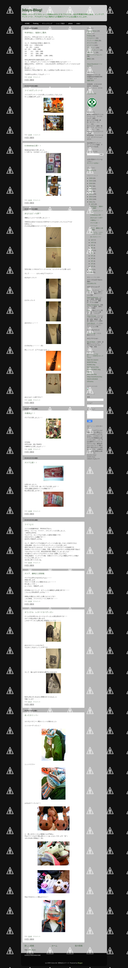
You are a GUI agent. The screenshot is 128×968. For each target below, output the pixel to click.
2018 (91, 183)
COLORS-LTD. (91, 283)
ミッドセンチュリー (93, 50)
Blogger (80, 963)
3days (89, 290)
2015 (91, 191)
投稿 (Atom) (32, 950)
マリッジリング (47, 23)
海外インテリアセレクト (94, 55)
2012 (91, 199)
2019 (91, 181)
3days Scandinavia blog (94, 376)
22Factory (90, 381)
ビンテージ (90, 45)
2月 (92, 263)
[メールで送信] (25, 80)
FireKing (35, 23)
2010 (91, 269)
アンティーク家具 (92, 40)
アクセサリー (91, 38)
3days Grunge (91, 316)
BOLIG (89, 372)
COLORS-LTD (91, 93)
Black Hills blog (91, 374)
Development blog (92, 367)
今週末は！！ (30, 413)
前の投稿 (78, 946)
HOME (27, 23)
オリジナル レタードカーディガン (39, 612)
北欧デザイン (91, 52)
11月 (92, 240)
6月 (92, 253)
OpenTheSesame (92, 297)
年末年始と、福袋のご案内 (35, 33)
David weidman (92, 31)
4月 (92, 258)
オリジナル (90, 43)
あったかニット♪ (31, 715)
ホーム (54, 946)
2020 (91, 178)
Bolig (88, 310)
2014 (91, 194)
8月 (92, 248)
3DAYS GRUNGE (92, 379)
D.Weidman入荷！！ (33, 146)
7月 (92, 250)
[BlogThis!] (27, 80)
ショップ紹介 (60, 23)
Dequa (89, 33)
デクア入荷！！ (31, 463)
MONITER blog (92, 362)
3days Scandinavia (93, 305)
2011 (91, 202)
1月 (92, 266)
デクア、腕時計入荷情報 (34, 574)
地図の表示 (90, 80)
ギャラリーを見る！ (93, 163)
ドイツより (29, 524)
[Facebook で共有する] (31, 80)
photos (70, 23)
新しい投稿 (29, 946)
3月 (92, 261)
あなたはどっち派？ (33, 213)
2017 (91, 186)
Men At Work (91, 342)
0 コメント (37, 77)
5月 (92, 256)
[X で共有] (29, 80)
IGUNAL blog (91, 364)
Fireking (89, 36)
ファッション (91, 47)
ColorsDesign (91, 333)
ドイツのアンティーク (34, 90)
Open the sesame (92, 360)
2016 (91, 189)
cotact (78, 23)
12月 (92, 204)
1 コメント (37, 135)
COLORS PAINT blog (93, 369)
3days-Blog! (32, 10)
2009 (91, 272)
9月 (92, 245)
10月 (92, 242)
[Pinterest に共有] (33, 80)
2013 (91, 196)
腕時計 (89, 59)
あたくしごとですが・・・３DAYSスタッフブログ (95, 356)
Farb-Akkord (91, 323)
